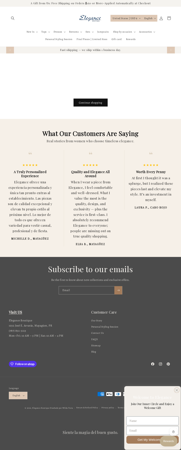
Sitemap (95, 345)
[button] (13, 18)
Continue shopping (90, 102)
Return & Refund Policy (87, 407)
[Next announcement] (171, 50)
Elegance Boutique (40, 408)
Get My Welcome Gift (153, 440)
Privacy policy (107, 407)
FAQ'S (94, 339)
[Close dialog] (176, 390)
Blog (93, 351)
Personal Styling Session (104, 326)
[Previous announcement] (10, 50)
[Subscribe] (118, 290)
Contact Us (97, 333)
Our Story (96, 320)
